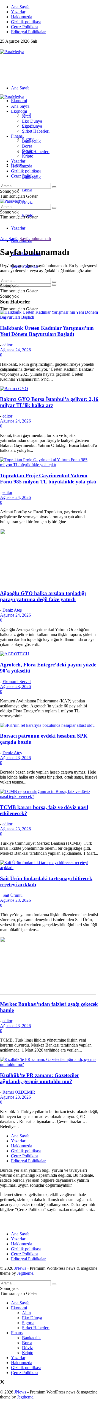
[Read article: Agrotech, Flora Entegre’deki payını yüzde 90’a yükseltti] (49, 653)
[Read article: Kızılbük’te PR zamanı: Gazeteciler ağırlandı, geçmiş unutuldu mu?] (49, 1062)
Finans (17, 136)
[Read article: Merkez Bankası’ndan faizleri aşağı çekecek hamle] (49, 966)
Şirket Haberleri (36, 151)
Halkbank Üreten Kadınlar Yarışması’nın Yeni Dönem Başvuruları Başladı (47, 331)
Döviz (27, 202)
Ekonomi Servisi (16, 681)
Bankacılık (31, 141)
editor (7, 344)
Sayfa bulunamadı (35, 238)
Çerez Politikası (24, 26)
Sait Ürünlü (12, 895)
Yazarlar (18, 11)
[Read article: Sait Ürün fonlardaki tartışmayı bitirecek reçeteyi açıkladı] (49, 865)
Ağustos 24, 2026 (15, 349)
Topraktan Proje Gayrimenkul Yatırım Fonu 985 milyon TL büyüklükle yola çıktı (48, 479)
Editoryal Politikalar (28, 31)
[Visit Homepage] (12, 51)
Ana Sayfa (20, 6)
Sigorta (28, 126)
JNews (20, 1268)
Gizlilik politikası (26, 21)
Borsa (27, 189)
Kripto (27, 156)
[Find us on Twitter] (2, 46)
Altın (26, 116)
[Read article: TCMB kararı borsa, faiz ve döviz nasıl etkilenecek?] (49, 794)
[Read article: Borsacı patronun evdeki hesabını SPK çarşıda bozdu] (49, 725)
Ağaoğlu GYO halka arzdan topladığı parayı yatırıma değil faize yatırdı (43, 596)
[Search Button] (54, 285)
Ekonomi (19, 100)
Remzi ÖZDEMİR (18, 1092)
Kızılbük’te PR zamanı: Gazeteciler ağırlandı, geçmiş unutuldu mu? (39, 1078)
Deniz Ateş (12, 610)
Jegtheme (25, 1273)
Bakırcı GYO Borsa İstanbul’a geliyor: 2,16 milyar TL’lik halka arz (49, 402)
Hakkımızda (21, 16)
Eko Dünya (32, 121)
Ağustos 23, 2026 (15, 686)
